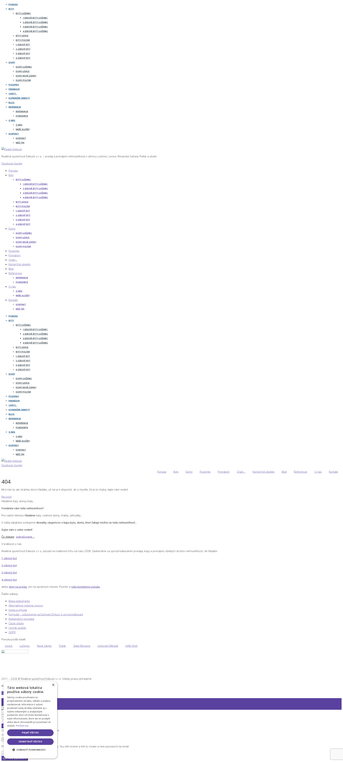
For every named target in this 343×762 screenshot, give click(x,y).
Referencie (15, 107)
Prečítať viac (22, 725)
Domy (12, 62)
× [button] (53, 685)
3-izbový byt (23, 53)
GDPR (12, 632)
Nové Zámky (44, 645)
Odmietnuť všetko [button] (30, 741)
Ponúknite (22, 116)
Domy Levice (22, 71)
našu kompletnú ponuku (85, 586)
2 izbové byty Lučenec (35, 22)
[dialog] (30, 719)
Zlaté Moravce (81, 645)
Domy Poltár (23, 80)
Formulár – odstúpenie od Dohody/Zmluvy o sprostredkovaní (46, 614)
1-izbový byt (23, 44)
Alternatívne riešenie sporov (26, 605)
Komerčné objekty (19, 98)
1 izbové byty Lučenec (35, 17)
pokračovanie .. (25, 537)
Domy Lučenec (24, 66)
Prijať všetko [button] (30, 732)
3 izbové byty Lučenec (35, 26)
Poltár (62, 645)
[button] (30, 749)
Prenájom (14, 89)
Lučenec (25, 645)
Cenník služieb (17, 627)
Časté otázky (16, 623)
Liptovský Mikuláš (108, 645)
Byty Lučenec (23, 13)
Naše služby (23, 129)
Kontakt (14, 133)
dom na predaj (18, 586)
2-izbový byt (23, 49)
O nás (12, 120)
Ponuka (13, 4)
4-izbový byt (23, 58)
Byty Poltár (23, 40)
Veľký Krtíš (131, 645)
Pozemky (14, 84)
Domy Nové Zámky (26, 75)
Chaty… (13, 93)
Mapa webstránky (19, 601)
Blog (11, 102)
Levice (9, 645)
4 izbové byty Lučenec (35, 31)
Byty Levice (22, 35)
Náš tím (20, 142)
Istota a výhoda (18, 610)
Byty (11, 8)
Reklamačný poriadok (21, 619)
